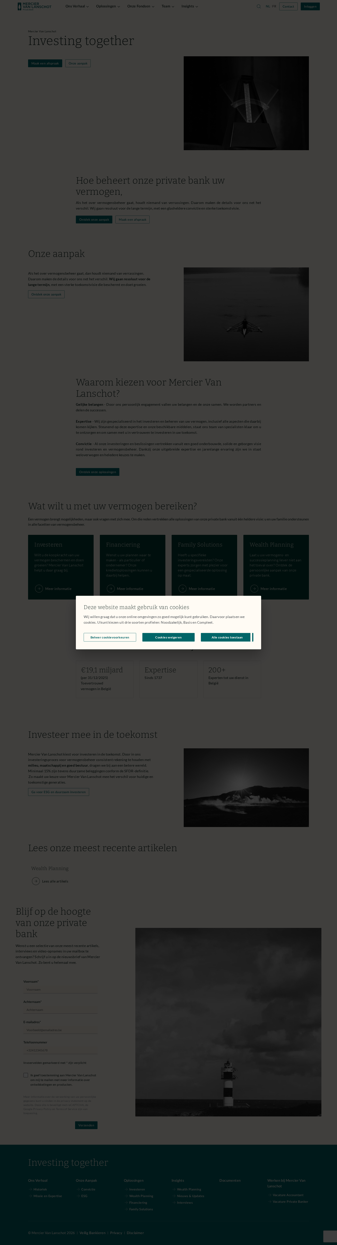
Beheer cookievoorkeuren (109, 637)
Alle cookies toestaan (227, 637)
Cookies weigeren (168, 637)
